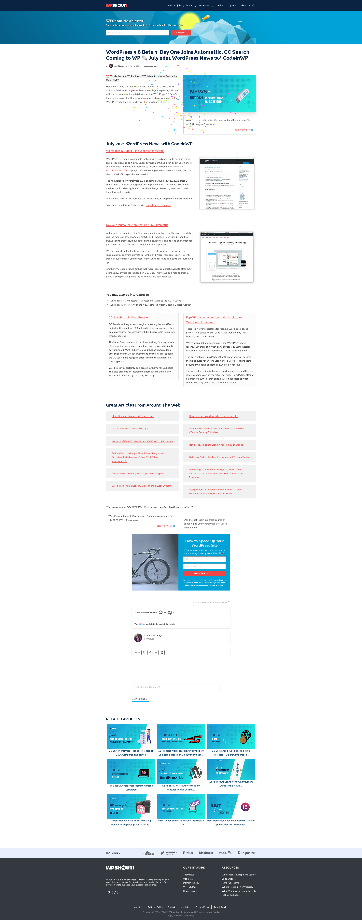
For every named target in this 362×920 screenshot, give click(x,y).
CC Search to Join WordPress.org (129, 317)
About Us (245, 5)
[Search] (253, 5)
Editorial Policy (155, 907)
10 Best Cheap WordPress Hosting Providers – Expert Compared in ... (231, 752)
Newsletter (185, 907)
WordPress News (151, 66)
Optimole (188, 878)
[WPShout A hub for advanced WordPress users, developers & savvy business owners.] (116, 5)
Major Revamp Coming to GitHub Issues (133, 416)
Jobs (179, 5)
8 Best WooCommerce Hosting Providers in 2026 (180, 822)
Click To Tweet (242, 130)
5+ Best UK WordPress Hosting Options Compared (131, 787)
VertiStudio (214, 912)
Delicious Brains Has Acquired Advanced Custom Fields (219, 457)
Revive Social (190, 891)
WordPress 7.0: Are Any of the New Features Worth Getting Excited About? (150, 304)
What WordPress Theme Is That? (239, 891)
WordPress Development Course (239, 874)
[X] (143, 652)
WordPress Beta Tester (118, 170)
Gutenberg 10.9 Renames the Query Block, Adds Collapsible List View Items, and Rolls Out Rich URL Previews (216, 473)
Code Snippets (229, 878)
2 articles (149, 639)
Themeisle (188, 874)
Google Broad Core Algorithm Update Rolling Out (138, 473)
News (170, 5)
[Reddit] (162, 652)
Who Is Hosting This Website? (237, 886)
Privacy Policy (202, 907)
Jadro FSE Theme (230, 882)
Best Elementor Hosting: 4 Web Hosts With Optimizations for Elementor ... (231, 822)
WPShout (171, 912)
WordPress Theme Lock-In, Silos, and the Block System (141, 485)
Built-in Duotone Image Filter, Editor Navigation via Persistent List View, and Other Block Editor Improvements (139, 457)
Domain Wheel (191, 882)
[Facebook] (149, 652)
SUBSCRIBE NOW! (203, 573)
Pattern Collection (231, 895)
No (174, 612)
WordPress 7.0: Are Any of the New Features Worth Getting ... (180, 787)
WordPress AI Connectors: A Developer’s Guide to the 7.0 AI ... (231, 783)
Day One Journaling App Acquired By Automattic (137, 225)
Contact (171, 907)
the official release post (158, 205)
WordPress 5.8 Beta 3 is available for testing (135, 151)
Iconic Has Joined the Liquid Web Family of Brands (216, 444)
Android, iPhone (123, 237)
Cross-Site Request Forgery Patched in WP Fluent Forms (142, 441)
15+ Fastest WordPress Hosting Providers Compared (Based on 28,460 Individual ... (181, 752)
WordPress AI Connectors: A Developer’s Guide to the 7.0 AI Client (145, 300)
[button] (193, 5)
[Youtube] (119, 893)
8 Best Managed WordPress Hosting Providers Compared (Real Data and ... (131, 822)
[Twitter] (114, 893)
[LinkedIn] (156, 652)
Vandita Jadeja (120, 66)
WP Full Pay (189, 886)
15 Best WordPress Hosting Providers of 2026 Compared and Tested (131, 752)
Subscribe (181, 32)
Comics (219, 5)
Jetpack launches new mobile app (130, 428)
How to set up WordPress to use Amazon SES (213, 416)
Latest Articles (221, 907)
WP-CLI (119, 174)
